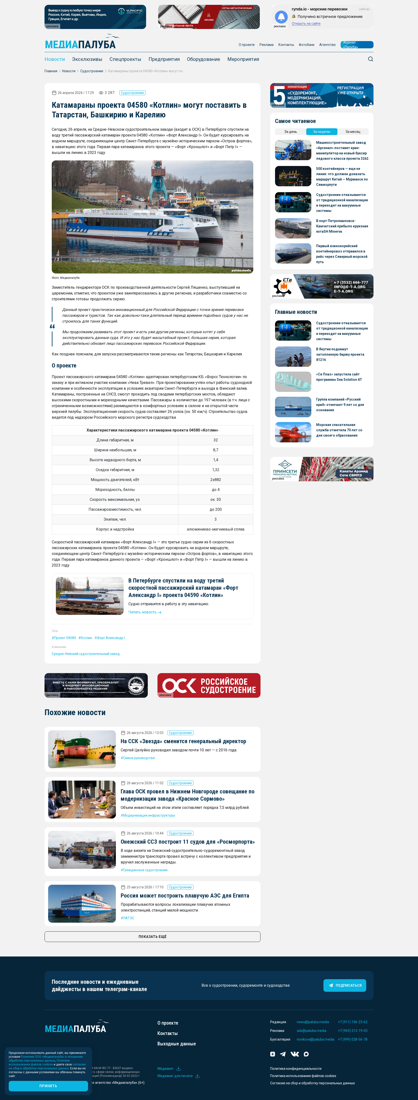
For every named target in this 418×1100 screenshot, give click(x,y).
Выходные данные (176, 1044)
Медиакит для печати (175, 1076)
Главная (51, 71)
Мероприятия (243, 59)
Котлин (86, 638)
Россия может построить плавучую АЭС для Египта (185, 895)
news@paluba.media (313, 1022)
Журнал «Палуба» (350, 44)
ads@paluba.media (311, 1031)
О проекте (247, 45)
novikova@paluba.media (315, 1039)
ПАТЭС (128, 918)
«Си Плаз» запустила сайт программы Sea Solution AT (339, 376)
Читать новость (142, 612)
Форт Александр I (111, 638)
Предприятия (164, 59)
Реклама (267, 45)
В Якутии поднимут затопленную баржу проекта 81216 (340, 354)
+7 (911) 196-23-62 (352, 1022)
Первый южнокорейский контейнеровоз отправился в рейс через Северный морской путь (341, 254)
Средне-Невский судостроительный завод (86, 654)
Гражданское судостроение (145, 870)
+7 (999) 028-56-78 (352, 1039)
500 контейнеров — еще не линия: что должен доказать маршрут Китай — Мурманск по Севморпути (342, 177)
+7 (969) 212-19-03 (352, 1031)
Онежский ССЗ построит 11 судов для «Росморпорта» (188, 841)
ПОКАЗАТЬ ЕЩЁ (153, 937)
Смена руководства (139, 758)
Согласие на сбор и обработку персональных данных (312, 1083)
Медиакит (165, 1069)
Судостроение (91, 71)
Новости (55, 59)
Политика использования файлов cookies (303, 1076)
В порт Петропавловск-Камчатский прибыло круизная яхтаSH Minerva (342, 226)
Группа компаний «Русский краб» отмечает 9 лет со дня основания (340, 404)
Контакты (286, 45)
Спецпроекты (125, 59)
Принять (48, 1086)
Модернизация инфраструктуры (149, 815)
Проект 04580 (65, 638)
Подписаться (349, 985)
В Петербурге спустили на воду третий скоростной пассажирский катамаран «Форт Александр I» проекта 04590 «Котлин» (183, 587)
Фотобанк (306, 45)
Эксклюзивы (87, 59)
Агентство (327, 45)
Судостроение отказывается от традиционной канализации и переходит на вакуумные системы (342, 203)
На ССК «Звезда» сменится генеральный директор (183, 741)
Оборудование (203, 59)
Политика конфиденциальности (295, 1069)
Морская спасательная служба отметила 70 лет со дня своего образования (339, 430)
